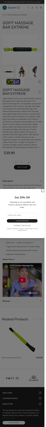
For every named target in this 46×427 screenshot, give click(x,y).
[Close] (42, 190)
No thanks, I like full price (22, 225)
